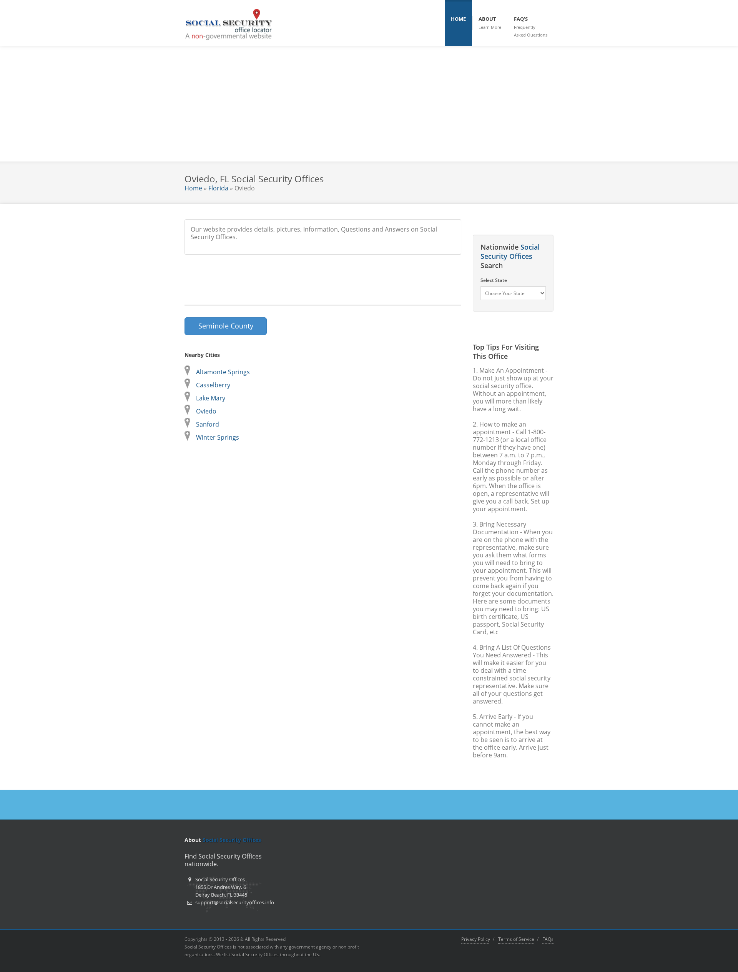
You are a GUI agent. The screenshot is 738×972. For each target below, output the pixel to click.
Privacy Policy (475, 939)
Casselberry (213, 385)
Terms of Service (516, 939)
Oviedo (206, 411)
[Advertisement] (369, 104)
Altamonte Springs (223, 372)
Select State (493, 280)
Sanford (207, 424)
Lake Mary (210, 398)
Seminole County (225, 325)
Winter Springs (217, 437)
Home (193, 188)
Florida (218, 188)
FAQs (548, 939)
